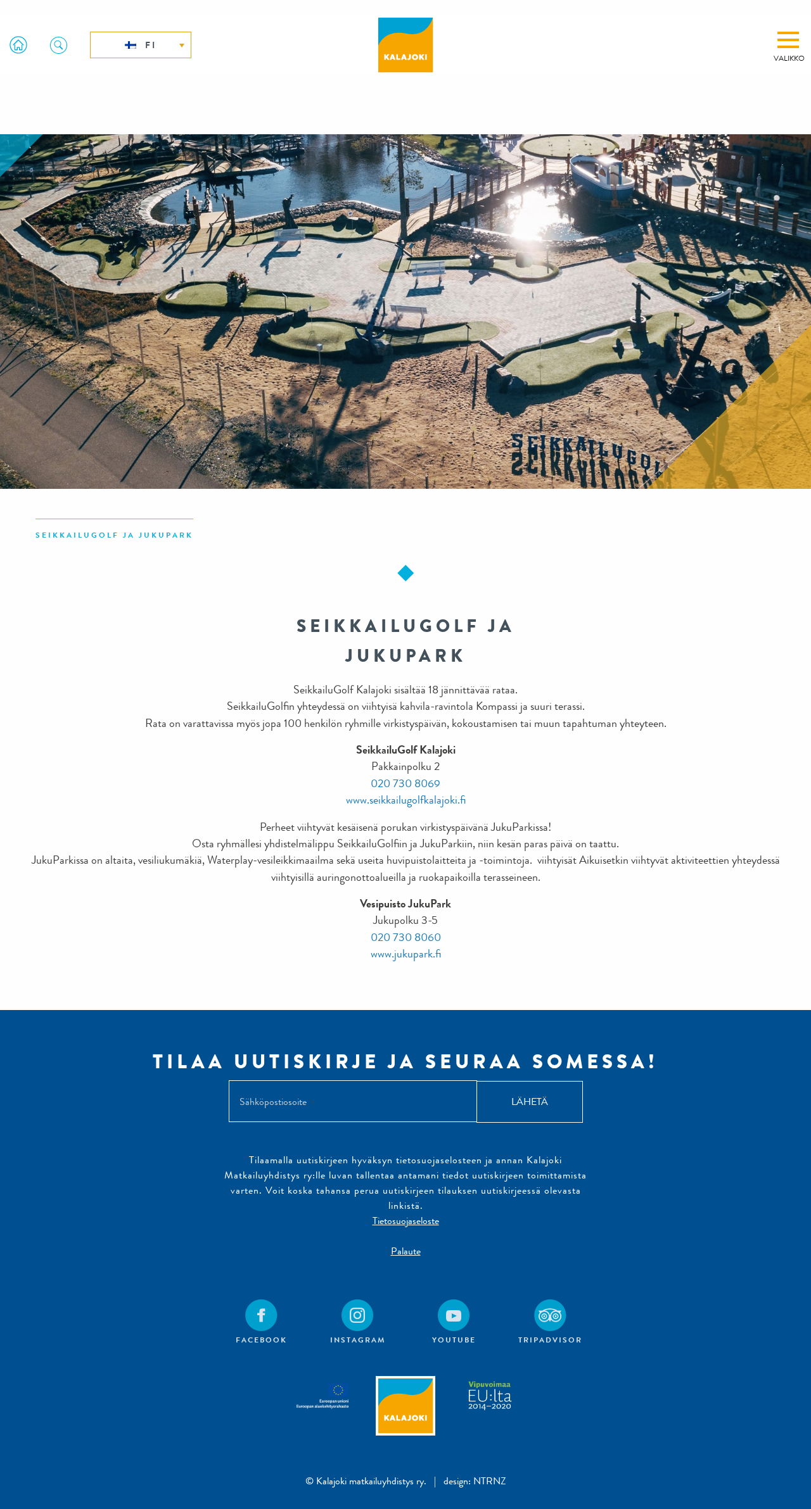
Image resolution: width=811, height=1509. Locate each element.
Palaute (406, 1251)
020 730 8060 (406, 937)
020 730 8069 (405, 784)
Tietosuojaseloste (406, 1220)
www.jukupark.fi (406, 954)
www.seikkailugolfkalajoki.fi (406, 800)
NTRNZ (489, 1481)
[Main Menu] (788, 40)
